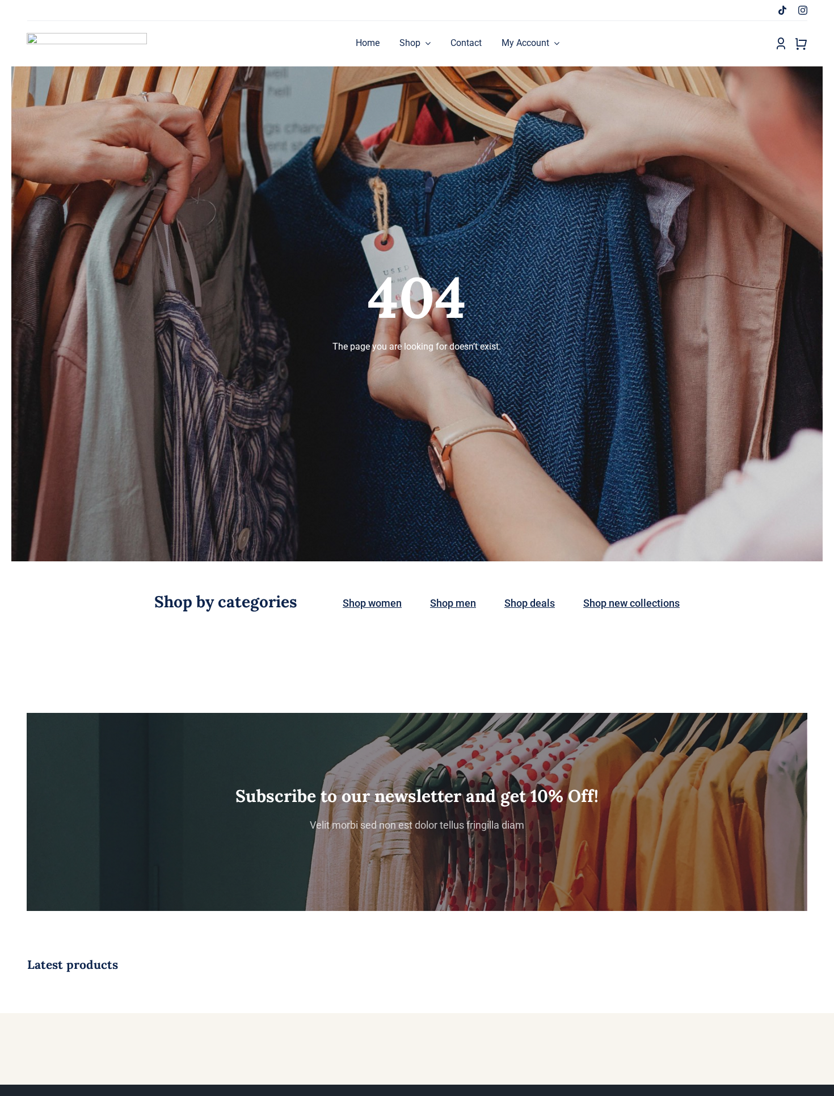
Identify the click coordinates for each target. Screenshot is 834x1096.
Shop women (372, 603)
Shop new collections (631, 603)
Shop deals (529, 603)
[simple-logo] (87, 37)
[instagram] (802, 10)
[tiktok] (782, 10)
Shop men (453, 603)
